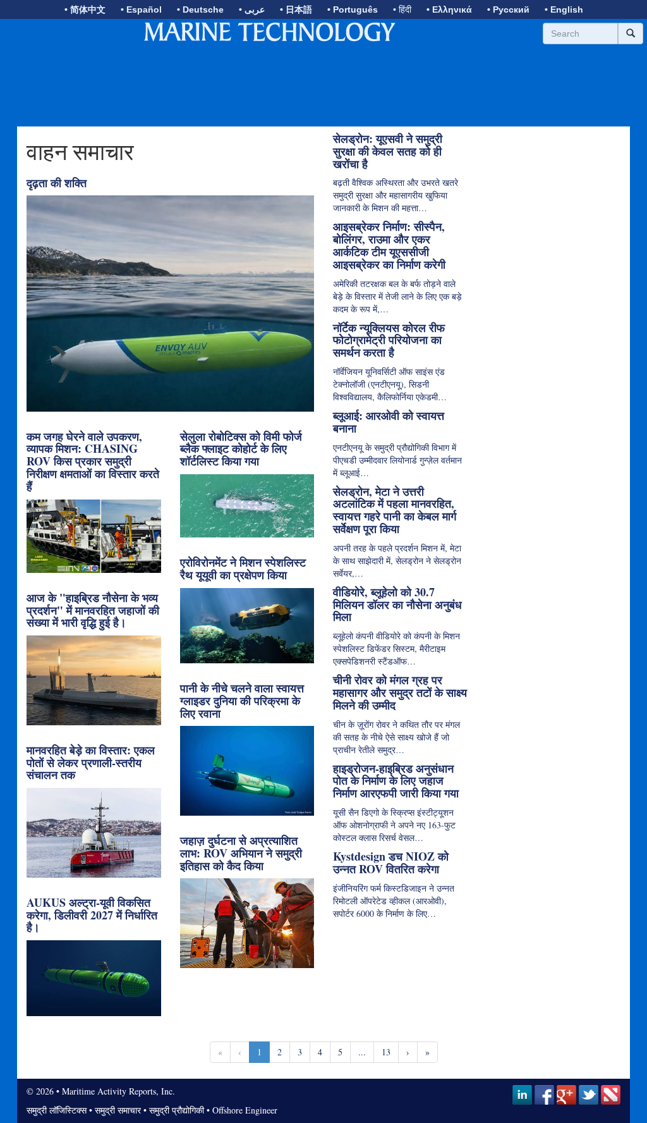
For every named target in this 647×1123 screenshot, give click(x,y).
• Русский (508, 9)
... (362, 1052)
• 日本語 (296, 9)
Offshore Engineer (244, 1110)
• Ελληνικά (449, 9)
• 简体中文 (85, 9)
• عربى (252, 9)
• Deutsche (200, 9)
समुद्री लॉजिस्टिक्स (57, 1110)
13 (386, 1052)
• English (564, 9)
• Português (352, 9)
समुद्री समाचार (118, 1110)
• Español (141, 9)
